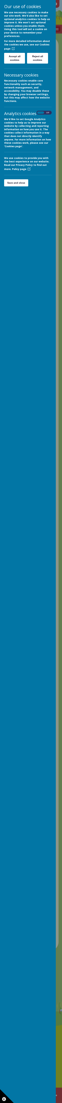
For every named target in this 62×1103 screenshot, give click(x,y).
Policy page (19, 169)
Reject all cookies (37, 58)
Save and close (16, 182)
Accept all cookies (14, 58)
